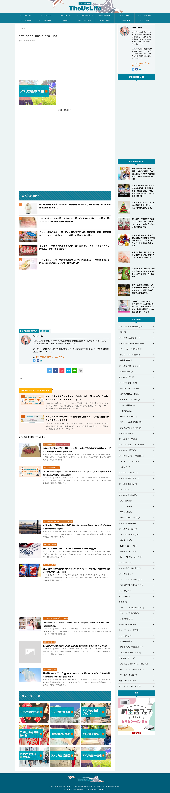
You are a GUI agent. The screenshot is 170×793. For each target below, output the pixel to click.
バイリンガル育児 (84, 20)
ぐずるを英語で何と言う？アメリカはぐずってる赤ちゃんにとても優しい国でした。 (143, 255)
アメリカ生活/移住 (144, 15)
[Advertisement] (65, 60)
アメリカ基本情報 (44, 20)
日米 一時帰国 (124, 20)
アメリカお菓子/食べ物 (84, 15)
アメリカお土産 (25, 15)
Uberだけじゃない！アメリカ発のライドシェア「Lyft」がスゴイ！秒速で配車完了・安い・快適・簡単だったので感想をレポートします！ (143, 306)
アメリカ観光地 (45, 15)
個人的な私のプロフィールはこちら (50, 357)
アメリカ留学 (144, 20)
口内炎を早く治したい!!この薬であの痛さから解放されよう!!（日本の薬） (76, 645)
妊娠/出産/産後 (104, 15)
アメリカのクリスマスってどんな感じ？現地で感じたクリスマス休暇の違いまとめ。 (143, 205)
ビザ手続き (65, 20)
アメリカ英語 (105, 20)
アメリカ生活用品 (25, 20)
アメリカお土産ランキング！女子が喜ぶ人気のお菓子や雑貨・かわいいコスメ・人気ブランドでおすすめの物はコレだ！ (143, 240)
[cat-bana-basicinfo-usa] (68, 370)
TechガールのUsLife (85, 6)
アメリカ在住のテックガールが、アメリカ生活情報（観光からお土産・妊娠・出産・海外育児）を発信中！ (85, 786)
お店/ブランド (65, 15)
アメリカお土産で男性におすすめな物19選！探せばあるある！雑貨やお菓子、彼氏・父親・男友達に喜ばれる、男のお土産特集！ (143, 190)
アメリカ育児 (124, 15)
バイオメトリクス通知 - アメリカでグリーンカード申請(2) (69, 548)
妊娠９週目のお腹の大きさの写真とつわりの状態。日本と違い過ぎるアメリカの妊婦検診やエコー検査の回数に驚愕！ (143, 173)
